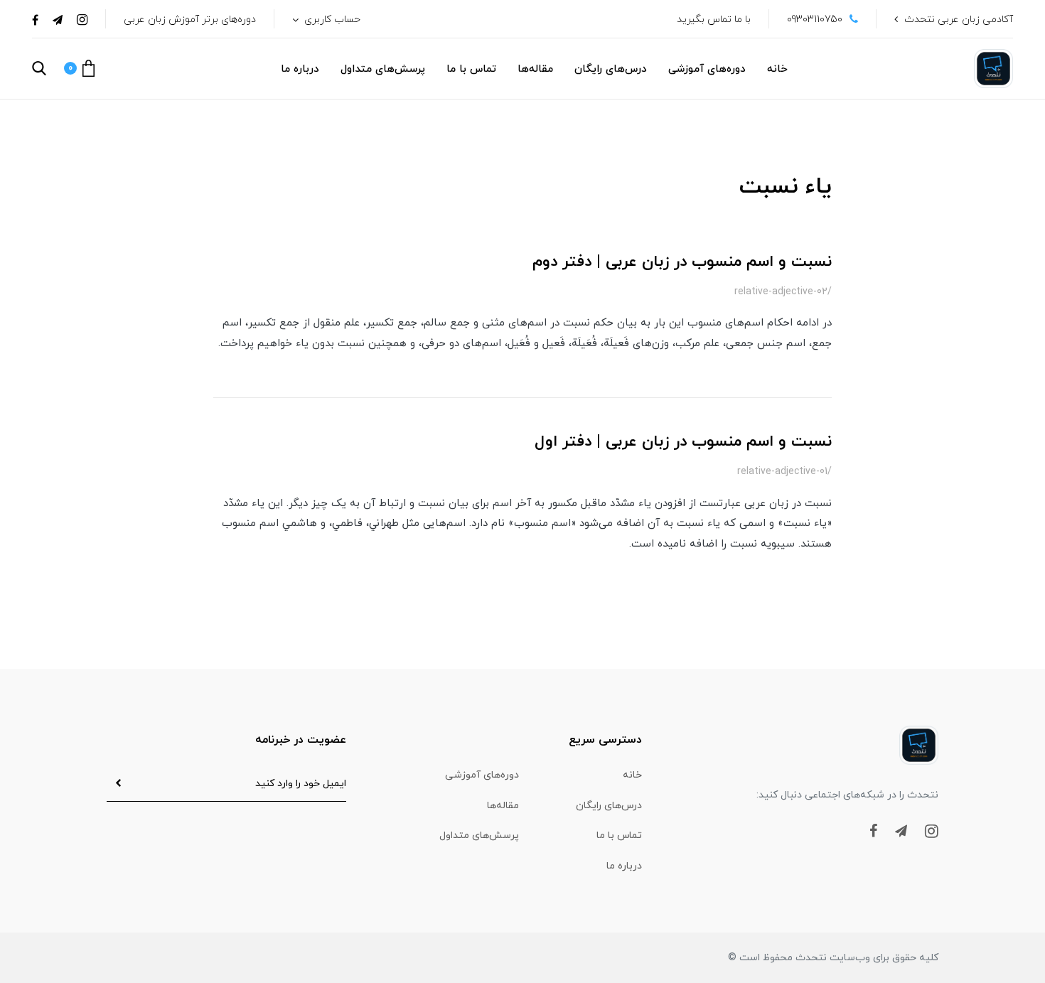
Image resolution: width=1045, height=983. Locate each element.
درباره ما (300, 69)
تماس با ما (471, 69)
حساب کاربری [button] (330, 19)
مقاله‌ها (535, 69)
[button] (79, 68)
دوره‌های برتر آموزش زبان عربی (190, 19)
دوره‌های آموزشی (707, 69)
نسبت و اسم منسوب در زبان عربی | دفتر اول (683, 442)
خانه (777, 69)
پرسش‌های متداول (383, 69)
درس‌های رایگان (610, 69)
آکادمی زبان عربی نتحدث (958, 19)
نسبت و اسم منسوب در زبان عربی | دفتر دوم (682, 262)
